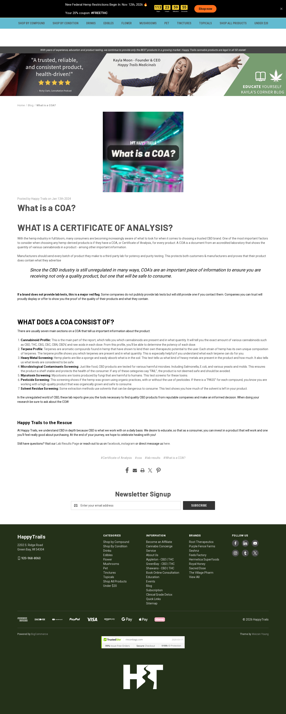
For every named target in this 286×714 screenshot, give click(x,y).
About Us (152, 555)
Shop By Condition (66, 23)
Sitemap (151, 603)
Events (150, 581)
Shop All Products (233, 23)
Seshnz (194, 550)
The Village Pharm (201, 572)
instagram (128, 443)
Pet (166, 23)
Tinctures (184, 23)
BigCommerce (39, 634)
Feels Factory (197, 555)
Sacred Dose (197, 568)
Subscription (154, 590)
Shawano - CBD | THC (160, 568)
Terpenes (50, 349)
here (167, 443)
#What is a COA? (174, 457)
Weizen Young (260, 634)
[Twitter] (150, 470)
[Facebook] (127, 470)
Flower (126, 23)
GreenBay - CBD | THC (160, 564)
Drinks (91, 23)
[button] (143, 74)
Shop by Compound (31, 23)
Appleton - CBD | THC (160, 559)
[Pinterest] (158, 470)
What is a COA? (46, 207)
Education (152, 577)
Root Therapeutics (201, 542)
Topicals (205, 23)
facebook (113, 443)
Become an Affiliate (159, 542)
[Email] (135, 470)
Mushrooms (148, 23)
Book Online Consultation (162, 572)
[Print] (142, 470)
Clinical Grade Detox (159, 594)
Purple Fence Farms (202, 546)
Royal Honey (197, 564)
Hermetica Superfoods (204, 559)
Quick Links (153, 599)
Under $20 (261, 23)
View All (194, 577)
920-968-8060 (31, 558)
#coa (138, 457)
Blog (149, 585)
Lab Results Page (67, 443)
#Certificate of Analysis (116, 457)
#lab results (152, 457)
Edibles (108, 23)
